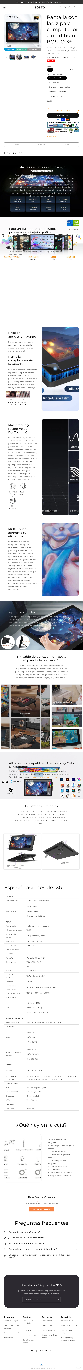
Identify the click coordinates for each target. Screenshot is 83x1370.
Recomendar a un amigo (68, 1331)
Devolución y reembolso (28, 1322)
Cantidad (50, 101)
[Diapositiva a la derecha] (39, 57)
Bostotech (37, 1368)
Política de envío (29, 1335)
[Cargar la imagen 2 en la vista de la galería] (19, 57)
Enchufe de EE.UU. (57, 78)
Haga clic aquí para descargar (43, 777)
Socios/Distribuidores (69, 1325)
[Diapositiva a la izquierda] (6, 57)
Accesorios (8, 1338)
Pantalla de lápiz (11, 1321)
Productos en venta (12, 1333)
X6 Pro (70, 70)
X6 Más (59, 70)
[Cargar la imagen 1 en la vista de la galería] (12, 57)
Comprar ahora (62, 115)
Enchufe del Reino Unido (59, 87)
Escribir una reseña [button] (41, 1209)
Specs (17, 144)
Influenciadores (67, 1321)
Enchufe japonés (56, 96)
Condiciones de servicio (29, 1341)
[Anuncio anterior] (4, 2)
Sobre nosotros (48, 1325)
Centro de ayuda (48, 1330)
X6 (50, 70)
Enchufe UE (54, 82)
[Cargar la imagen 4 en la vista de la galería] (33, 57)
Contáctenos (47, 1321)
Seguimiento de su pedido (49, 1336)
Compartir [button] (53, 137)
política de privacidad (27, 1329)
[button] (4, 7)
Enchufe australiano (57, 92)
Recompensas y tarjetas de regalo (68, 1339)
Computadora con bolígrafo (11, 1327)
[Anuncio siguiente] (79, 2)
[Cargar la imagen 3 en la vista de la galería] (26, 57)
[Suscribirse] (58, 1299)
